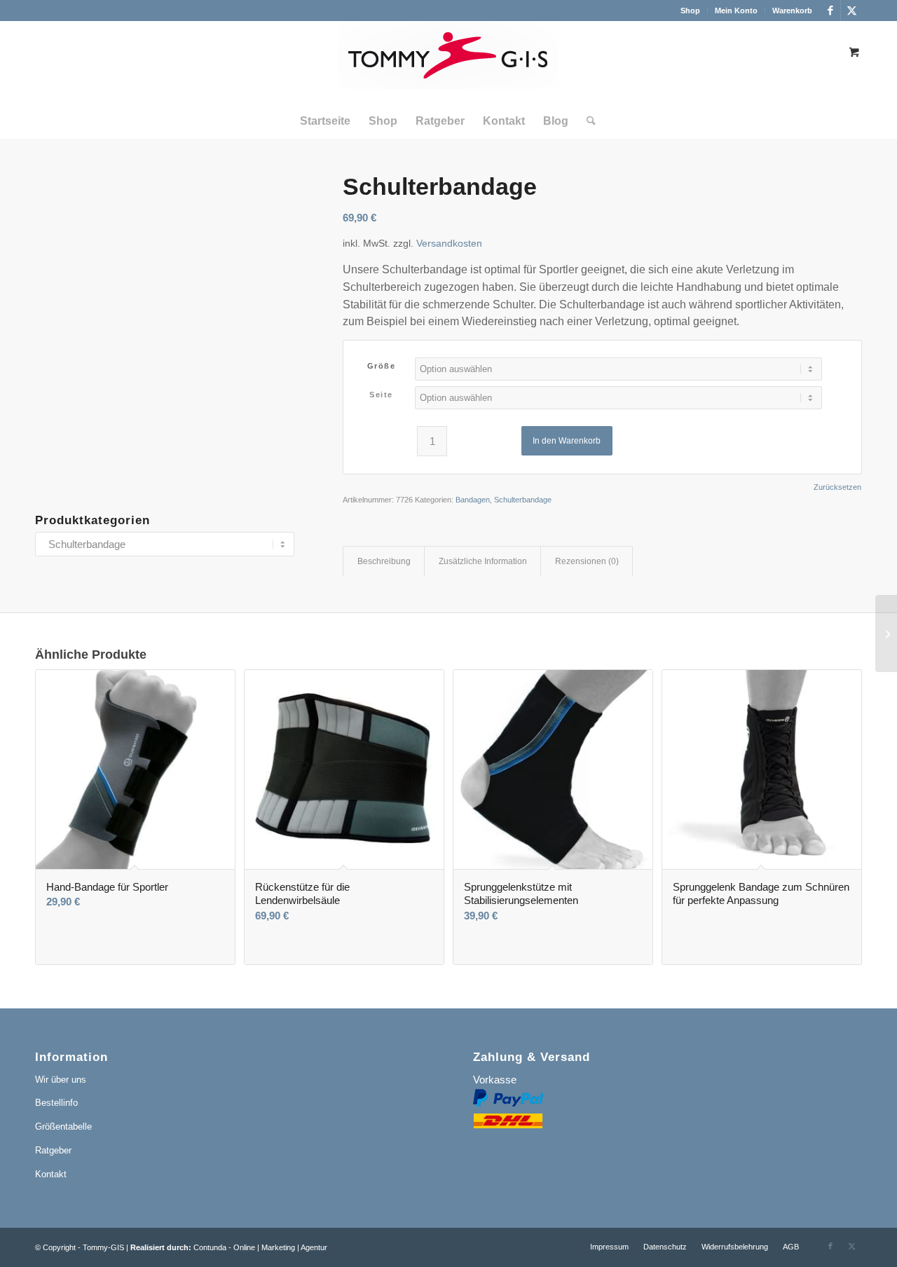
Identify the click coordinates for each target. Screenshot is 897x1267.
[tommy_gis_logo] (448, 62)
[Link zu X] (851, 10)
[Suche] (586, 121)
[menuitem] (690, 10)
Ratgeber (53, 1150)
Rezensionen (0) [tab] (587, 561)
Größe (381, 366)
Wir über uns (60, 1079)
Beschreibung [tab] (384, 561)
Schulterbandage (523, 499)
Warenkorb (792, 10)
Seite (381, 394)
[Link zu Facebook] (830, 10)
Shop (690, 10)
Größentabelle (63, 1126)
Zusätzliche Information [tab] (483, 561)
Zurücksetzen (837, 487)
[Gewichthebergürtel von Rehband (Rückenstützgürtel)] (886, 633)
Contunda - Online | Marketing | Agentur (260, 1247)
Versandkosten (449, 243)
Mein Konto (736, 10)
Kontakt (51, 1174)
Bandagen (473, 499)
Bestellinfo (56, 1102)
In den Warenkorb (567, 441)
